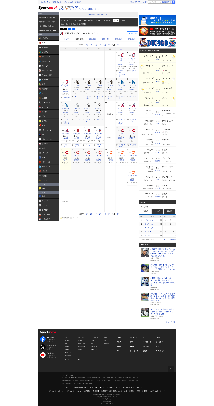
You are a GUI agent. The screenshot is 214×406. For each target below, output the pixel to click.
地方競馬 (106, 343)
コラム (73, 24)
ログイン (61, 9)
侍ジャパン (68, 355)
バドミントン (147, 342)
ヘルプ (144, 2)
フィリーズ (149, 224)
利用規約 (87, 391)
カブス (76, 156)
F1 (143, 337)
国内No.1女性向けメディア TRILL (132, 380)
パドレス (77, 85)
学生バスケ (94, 349)
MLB (66, 343)
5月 (100, 45)
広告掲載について (115, 391)
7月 (109, 45)
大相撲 (132, 346)
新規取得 (74, 7)
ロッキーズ (76, 108)
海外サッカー (81, 343)
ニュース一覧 (170, 322)
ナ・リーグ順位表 (170, 239)
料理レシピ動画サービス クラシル (90, 380)
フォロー (134, 33)
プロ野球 (67, 340)
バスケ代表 (94, 346)
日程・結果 (77, 20)
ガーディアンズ (121, 59)
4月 (96, 45)
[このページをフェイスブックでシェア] (71, 29)
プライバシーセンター (75, 391)
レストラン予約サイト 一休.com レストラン (124, 377)
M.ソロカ (133, 145)
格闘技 (119, 346)
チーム (116, 20)
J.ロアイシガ (122, 71)
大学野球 (67, 349)
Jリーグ (80, 340)
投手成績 (118, 39)
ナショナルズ (150, 232)
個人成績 (107, 20)
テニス (119, 342)
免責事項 (104, 391)
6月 (105, 45)
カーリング (159, 342)
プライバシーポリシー (57, 391)
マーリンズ (149, 228)
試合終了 (121, 64)
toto (79, 360)
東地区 (146, 211)
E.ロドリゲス (89, 97)
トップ (66, 39)
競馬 (105, 340)
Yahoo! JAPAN (135, 2)
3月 (91, 45)
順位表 (98, 20)
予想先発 (76, 160)
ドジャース (121, 85)
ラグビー (146, 346)
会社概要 (96, 391)
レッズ (121, 134)
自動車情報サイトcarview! (70, 380)
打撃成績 (131, 39)
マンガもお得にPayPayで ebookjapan (73, 377)
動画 (123, 20)
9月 (118, 45)
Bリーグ (93, 340)
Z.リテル (77, 119)
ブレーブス (121, 108)
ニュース (64, 24)
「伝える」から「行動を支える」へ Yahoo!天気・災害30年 (60, 2)
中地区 (157, 211)
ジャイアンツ (110, 156)
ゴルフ (119, 337)
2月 (87, 45)
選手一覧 (105, 39)
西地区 (169, 211)
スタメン (65, 160)
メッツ (147, 235)
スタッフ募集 (129, 391)
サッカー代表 (81, 346)
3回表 (158, 59)
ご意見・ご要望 (141, 391)
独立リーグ (68, 352)
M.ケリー (67, 97)
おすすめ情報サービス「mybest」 (72, 383)
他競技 (145, 351)
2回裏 (158, 70)
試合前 (132, 180)
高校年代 (80, 349)
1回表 (158, 102)
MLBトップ (65, 20)
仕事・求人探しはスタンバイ (111, 380)
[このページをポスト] (63, 29)
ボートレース (134, 351)
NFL (118, 351)
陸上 (157, 346)
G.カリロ (133, 71)
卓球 (131, 342)
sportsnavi (48, 332)
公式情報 (82, 24)
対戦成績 (92, 39)
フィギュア (133, 337)
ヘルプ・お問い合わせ (157, 391)
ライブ (67, 360)
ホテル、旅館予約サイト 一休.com (98, 377)
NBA (92, 343)
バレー (158, 337)
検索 (173, 2)
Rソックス (76, 134)
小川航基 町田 (166, 2)
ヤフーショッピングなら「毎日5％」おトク (84, 9)
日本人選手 (88, 20)
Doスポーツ (160, 351)
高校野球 (67, 346)
